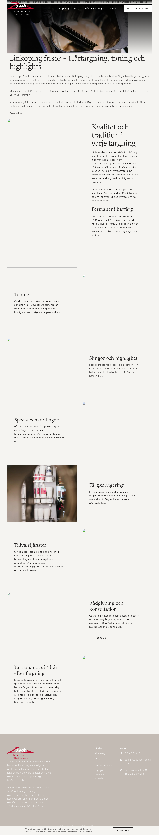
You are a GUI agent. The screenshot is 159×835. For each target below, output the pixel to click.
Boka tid (14, 113)
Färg (76, 8)
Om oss (114, 8)
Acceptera (123, 830)
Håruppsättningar (95, 8)
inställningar (91, 831)
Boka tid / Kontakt (100, 776)
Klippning (63, 8)
